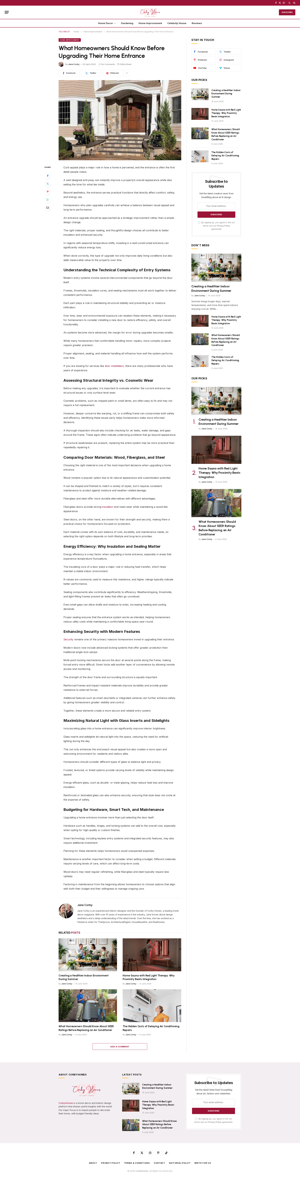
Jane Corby (73, 64)
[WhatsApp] (48, 199)
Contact (159, 1163)
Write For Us (202, 1163)
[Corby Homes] (150, 12)
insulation (107, 506)
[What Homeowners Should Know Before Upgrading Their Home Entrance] (120, 120)
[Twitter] (48, 184)
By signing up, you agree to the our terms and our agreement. (218, 225)
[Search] (294, 3)
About (93, 1163)
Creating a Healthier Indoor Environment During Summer (83, 977)
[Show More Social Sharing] (127, 73)
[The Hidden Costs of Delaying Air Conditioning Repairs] (152, 1005)
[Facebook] (48, 176)
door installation (114, 365)
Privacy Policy (223, 226)
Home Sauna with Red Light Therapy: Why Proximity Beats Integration (149, 977)
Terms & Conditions (137, 1163)
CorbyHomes (66, 1103)
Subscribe (287, 12)
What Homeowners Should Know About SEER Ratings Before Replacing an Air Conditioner (86, 1028)
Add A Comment (119, 1046)
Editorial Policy (179, 1163)
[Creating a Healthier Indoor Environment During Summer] (88, 954)
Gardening (127, 23)
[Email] (48, 207)
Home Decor (105, 23)
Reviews (197, 23)
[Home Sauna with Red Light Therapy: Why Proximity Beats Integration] (152, 954)
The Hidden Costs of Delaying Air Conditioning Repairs (151, 1028)
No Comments (108, 64)
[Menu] (7, 12)
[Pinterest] (48, 192)
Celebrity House (176, 23)
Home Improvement (150, 23)
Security (68, 639)
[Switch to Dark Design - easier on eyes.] (289, 3)
